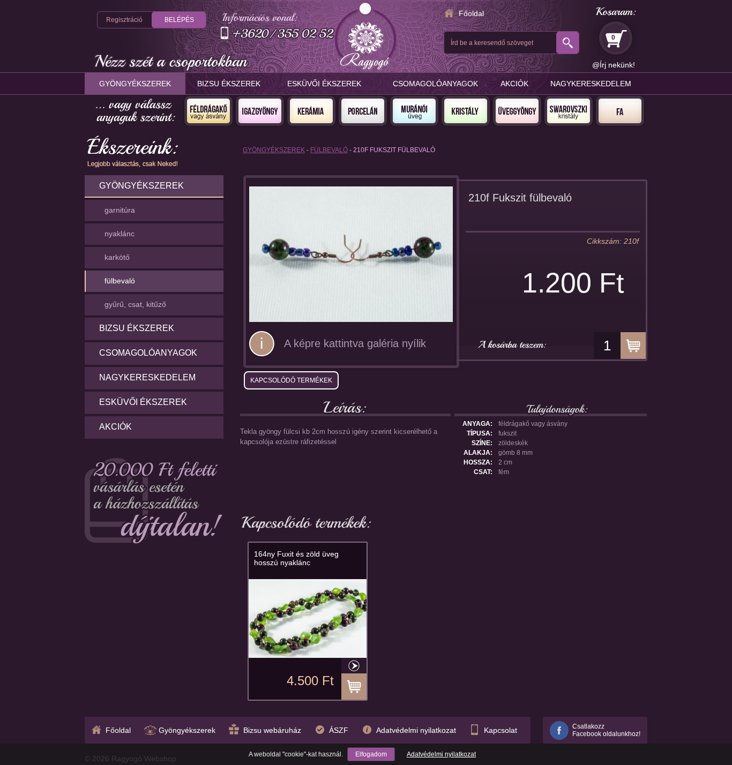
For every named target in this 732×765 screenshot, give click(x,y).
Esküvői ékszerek (324, 83)
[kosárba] (633, 345)
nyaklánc (119, 233)
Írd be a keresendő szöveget (492, 43)
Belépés (179, 20)
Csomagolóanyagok (435, 83)
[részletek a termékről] (354, 665)
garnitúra (119, 210)
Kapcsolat (500, 730)
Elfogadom (371, 754)
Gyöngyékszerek (135, 83)
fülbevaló (119, 280)
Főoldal (471, 13)
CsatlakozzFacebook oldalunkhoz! (606, 730)
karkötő (117, 257)
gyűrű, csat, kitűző (135, 304)
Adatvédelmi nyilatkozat (441, 754)
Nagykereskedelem (590, 83)
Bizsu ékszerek (228, 83)
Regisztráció (124, 20)
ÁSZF (338, 730)
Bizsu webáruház (272, 730)
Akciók (514, 83)
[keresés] (567, 43)
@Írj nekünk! (613, 65)
